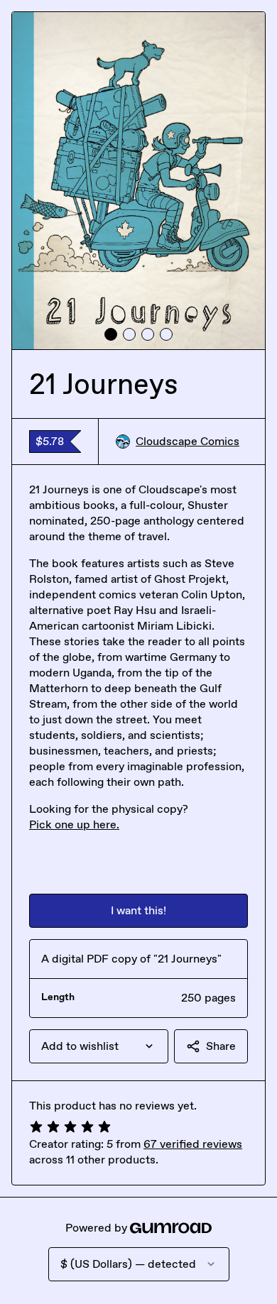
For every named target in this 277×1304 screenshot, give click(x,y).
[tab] (110, 334)
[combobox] (98, 1046)
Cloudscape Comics (187, 441)
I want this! (138, 910)
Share (221, 1046)
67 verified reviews (192, 1144)
